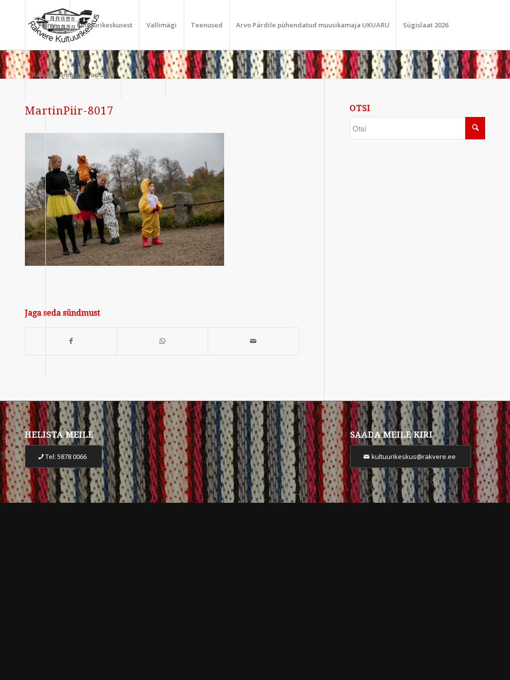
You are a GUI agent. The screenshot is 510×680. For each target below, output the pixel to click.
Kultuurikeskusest (104, 24)
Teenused (207, 24)
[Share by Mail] (253, 341)
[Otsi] (143, 75)
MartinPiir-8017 (69, 111)
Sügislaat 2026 (425, 24)
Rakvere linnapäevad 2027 (73, 74)
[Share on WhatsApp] (162, 341)
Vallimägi (161, 24)
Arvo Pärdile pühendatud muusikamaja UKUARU (312, 24)
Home (47, 24)
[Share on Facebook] (71, 341)
